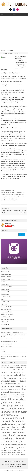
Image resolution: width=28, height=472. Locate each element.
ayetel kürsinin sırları (10, 396)
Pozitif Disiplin (4, 316)
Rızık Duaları (3, 321)
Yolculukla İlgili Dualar (8, 454)
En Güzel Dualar (4, 289)
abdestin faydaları (18, 174)
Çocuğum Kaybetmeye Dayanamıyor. (9, 341)
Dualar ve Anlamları (5, 284)
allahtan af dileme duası (18, 392)
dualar (17, 396)
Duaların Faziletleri (5, 286)
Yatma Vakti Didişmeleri (6, 354)
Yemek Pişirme (4, 348)
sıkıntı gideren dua (18, 452)
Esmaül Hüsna (4, 291)
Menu (14, 14)
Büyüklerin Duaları (5, 276)
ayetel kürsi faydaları (15, 394)
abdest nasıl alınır (5, 389)
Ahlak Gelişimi (4, 271)
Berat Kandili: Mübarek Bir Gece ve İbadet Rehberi (12, 332)
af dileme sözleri (12, 389)
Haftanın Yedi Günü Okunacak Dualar (12, 429)
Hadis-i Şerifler (4, 304)
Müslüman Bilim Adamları (6, 314)
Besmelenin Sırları (5, 274)
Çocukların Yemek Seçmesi (6, 346)
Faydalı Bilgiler (4, 294)
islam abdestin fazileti (14, 178)
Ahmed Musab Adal (8, 53)
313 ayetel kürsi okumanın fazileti (13, 367)
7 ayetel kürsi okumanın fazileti (8, 365)
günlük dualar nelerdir (15, 399)
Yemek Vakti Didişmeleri (6, 344)
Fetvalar (2, 299)
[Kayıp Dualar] (14, 6)
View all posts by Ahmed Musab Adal (10, 199)
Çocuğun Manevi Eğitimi (6, 279)
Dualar (7, 174)
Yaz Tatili (3, 351)
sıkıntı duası (11, 452)
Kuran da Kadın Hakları (6, 309)
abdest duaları (13, 375)
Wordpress (21, 470)
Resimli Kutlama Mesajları (6, 319)
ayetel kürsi (5, 395)
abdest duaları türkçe (17, 386)
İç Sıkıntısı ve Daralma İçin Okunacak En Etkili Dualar (12, 338)
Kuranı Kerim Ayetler (5, 311)
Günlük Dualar (4, 301)
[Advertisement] (14, 32)
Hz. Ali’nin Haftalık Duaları (15, 450)
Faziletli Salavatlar (5, 296)
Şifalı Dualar (3, 324)
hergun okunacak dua (11, 432)
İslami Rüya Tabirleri (5, 306)
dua (15, 396)
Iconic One (6, 470)
